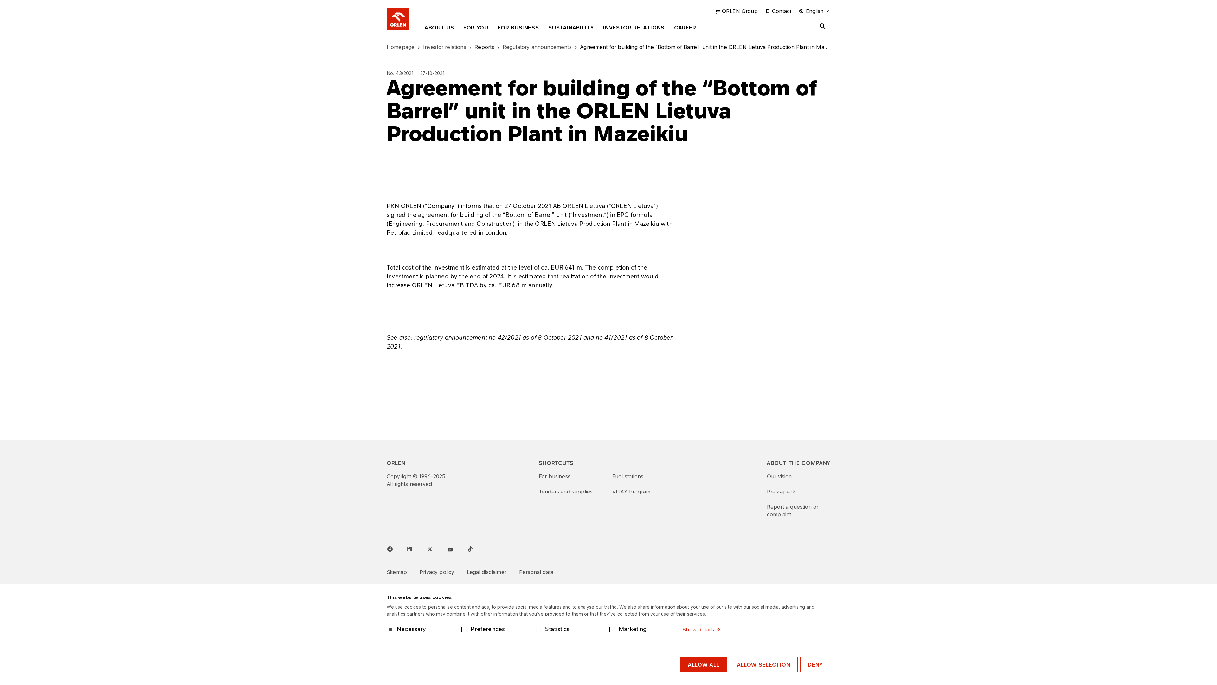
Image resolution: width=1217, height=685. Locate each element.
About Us (439, 27)
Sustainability (571, 27)
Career (685, 27)
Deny (815, 665)
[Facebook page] (390, 549)
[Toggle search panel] (822, 26)
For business (518, 27)
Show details (698, 629)
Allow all (703, 665)
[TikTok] (470, 549)
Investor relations (634, 27)
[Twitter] (430, 549)
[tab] (439, 29)
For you (475, 27)
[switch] (465, 629)
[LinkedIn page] (410, 549)
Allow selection (763, 665)
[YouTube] (450, 550)
